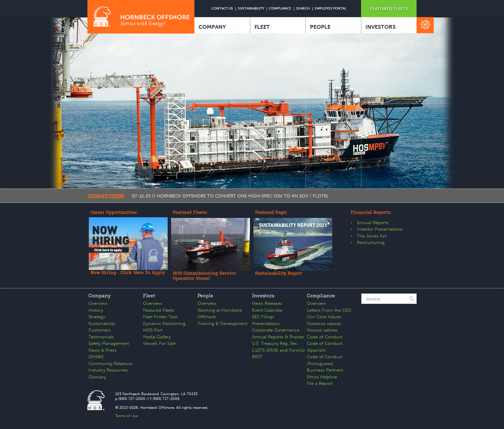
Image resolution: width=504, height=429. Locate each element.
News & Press (102, 350)
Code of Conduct (325, 336)
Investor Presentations (380, 229)
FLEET (262, 27)
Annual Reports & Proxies (278, 336)
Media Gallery (157, 336)
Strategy (96, 316)
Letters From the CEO (329, 310)
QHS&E (96, 356)
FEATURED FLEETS (389, 8)
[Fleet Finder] (425, 25)
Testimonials (101, 336)
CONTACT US (222, 8)
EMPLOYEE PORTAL (330, 8)
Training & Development (222, 323)
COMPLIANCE (280, 8)
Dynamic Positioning (164, 323)
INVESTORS (380, 27)
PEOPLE (320, 27)
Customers (99, 330)
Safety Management (108, 343)
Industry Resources (108, 370)
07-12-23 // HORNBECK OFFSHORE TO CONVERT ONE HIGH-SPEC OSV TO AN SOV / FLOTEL (230, 195)
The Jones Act (371, 235)
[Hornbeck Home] (140, 17)
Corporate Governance (275, 330)
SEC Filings (263, 316)
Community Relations (110, 363)
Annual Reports (372, 222)
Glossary (97, 376)
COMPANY (212, 27)
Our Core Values (324, 316)
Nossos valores (322, 330)
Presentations (266, 323)
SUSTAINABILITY (251, 8)
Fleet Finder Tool (160, 316)
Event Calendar (267, 310)
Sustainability (101, 323)
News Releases (267, 303)
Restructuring (371, 242)
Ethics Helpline (322, 376)
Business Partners (325, 370)
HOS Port (153, 330)
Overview (97, 303)
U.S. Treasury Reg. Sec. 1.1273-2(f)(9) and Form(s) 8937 (278, 350)
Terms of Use (126, 416)
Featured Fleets (158, 310)
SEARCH (303, 8)
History (95, 310)
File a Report (320, 383)
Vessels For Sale (159, 343)
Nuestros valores (324, 323)
